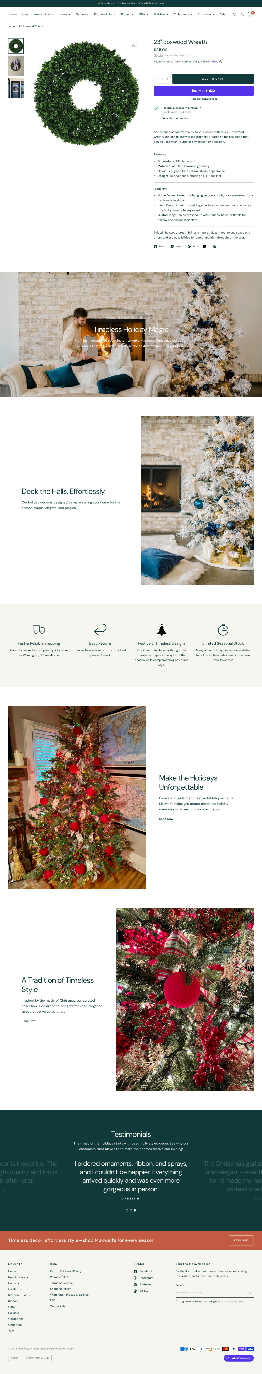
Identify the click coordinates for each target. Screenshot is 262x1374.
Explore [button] (241, 1240)
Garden (81, 14)
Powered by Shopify (62, 1348)
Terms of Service (61, 1283)
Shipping (158, 55)
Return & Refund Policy (65, 1271)
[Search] (235, 14)
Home (25, 14)
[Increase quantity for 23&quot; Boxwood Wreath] (167, 79)
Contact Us (57, 1306)
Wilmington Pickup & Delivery (70, 1295)
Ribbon (126, 14)
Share (162, 246)
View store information (175, 118)
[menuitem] (24, 14)
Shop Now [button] (166, 819)
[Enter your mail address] (250, 1293)
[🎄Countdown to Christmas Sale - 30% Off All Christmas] (131, 3)
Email (179, 1285)
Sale (223, 14)
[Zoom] (134, 46)
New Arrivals (42, 14)
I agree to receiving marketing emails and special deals (212, 1301)
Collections (181, 14)
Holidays (159, 14)
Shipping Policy (60, 1289)
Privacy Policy (59, 1277)
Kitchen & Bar (103, 14)
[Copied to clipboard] (215, 246)
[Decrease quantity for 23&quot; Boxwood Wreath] (157, 79)
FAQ (52, 1300)
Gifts (142, 14)
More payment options (203, 99)
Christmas (205, 14)
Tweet (179, 246)
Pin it (195, 246)
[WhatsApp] (205, 246)
